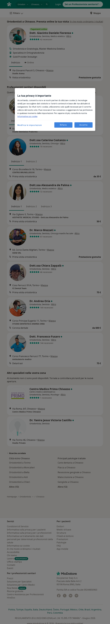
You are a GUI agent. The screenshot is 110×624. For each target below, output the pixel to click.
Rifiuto (63, 125)
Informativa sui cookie (27, 116)
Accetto (83, 125)
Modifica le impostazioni (29, 125)
